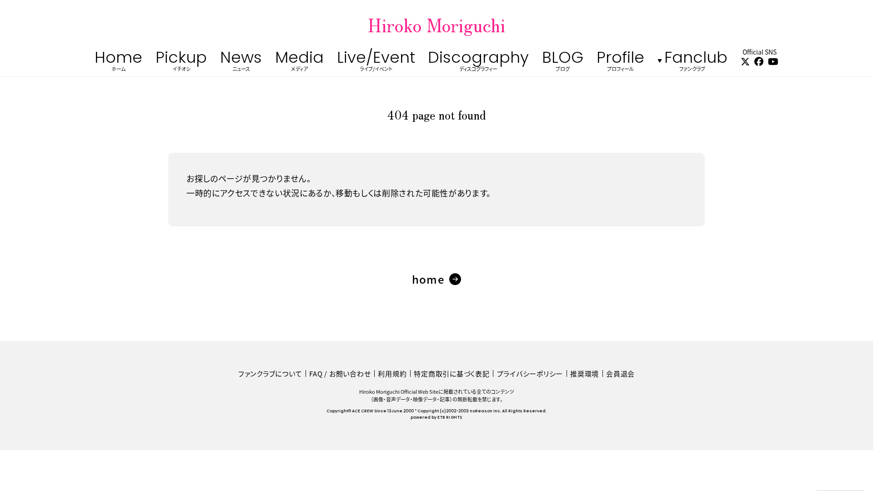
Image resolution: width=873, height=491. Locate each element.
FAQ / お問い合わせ (340, 373)
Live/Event (376, 63)
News (241, 63)
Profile (620, 63)
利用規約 (392, 373)
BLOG (562, 63)
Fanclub (696, 63)
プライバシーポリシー (530, 373)
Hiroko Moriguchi (436, 24)
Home (118, 63)
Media (299, 63)
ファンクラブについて (270, 373)
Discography (478, 63)
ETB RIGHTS (449, 418)
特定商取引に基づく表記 (451, 373)
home (428, 279)
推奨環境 (584, 373)
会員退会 (620, 373)
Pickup (181, 63)
